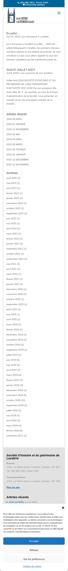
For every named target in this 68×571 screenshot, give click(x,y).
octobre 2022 (13, 208)
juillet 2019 (12, 354)
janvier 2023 (12, 198)
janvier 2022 (12, 243)
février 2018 (12, 430)
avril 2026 (11, 178)
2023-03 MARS (14, 144)
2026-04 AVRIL (14, 119)
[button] (63, 507)
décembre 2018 (14, 390)
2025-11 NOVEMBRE (17, 129)
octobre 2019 (13, 344)
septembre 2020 (15, 304)
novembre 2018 (14, 395)
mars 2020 (12, 324)
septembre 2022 (15, 213)
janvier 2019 (12, 385)
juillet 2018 (12, 410)
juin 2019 (11, 360)
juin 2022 (11, 218)
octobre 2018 (13, 400)
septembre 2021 (15, 259)
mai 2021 (11, 264)
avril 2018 (11, 420)
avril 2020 (11, 319)
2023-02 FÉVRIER (16, 149)
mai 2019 (11, 365)
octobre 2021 (13, 253)
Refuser (34, 550)
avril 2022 (11, 228)
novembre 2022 (14, 203)
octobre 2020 (13, 299)
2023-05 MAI (13, 134)
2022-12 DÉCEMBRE (17, 159)
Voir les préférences (34, 559)
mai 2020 (11, 314)
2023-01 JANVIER (15, 154)
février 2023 (12, 193)
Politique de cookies (32, 566)
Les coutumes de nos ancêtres (36, 73)
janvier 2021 (12, 284)
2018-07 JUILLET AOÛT (20, 69)
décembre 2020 (14, 289)
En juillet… (12, 33)
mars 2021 (12, 274)
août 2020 (11, 309)
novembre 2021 (14, 248)
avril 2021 (11, 269)
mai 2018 (11, 415)
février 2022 (12, 238)
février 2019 (12, 380)
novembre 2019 (14, 339)
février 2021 (12, 279)
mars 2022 (12, 233)
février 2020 (12, 329)
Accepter (34, 541)
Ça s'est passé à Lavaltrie (35, 36)
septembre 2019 (15, 349)
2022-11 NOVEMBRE (17, 164)
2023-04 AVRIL (14, 139)
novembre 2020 (14, 294)
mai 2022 (11, 223)
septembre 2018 (15, 405)
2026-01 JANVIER (15, 124)
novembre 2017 (14, 435)
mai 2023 (11, 183)
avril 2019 (11, 370)
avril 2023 (11, 188)
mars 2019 (12, 375)
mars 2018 (12, 425)
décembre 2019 (14, 334)
